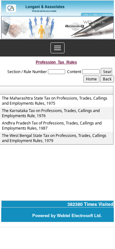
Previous (15, 34)
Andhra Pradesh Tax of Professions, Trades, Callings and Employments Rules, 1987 (52, 126)
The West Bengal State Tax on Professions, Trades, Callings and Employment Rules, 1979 (54, 138)
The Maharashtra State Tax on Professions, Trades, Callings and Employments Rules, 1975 (54, 101)
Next (99, 34)
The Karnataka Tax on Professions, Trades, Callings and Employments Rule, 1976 (51, 113)
